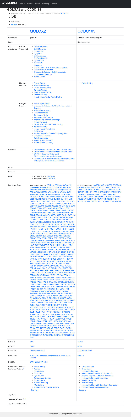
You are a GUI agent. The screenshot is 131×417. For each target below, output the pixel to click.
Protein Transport (40, 122)
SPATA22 (65, 300)
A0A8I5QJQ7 (55, 355)
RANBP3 (58, 282)
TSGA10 (33, 316)
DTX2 (69, 219)
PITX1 (32, 270)
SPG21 (72, 300)
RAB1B (45, 279)
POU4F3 (55, 272)
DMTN (54, 219)
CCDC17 (55, 203)
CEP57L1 (64, 210)
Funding (45, 3)
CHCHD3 (40, 213)
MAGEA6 (97, 196)
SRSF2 (32, 302)
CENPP (51, 210)
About (22, 3)
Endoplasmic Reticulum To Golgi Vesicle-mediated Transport (52, 107)
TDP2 (32, 309)
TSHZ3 (53, 316)
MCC (103, 196)
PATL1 (32, 268)
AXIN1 (47, 196)
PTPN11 (71, 277)
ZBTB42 (52, 326)
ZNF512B (58, 332)
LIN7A (49, 252)
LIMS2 (43, 252)
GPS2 (39, 238)
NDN (59, 261)
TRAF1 (58, 312)
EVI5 (117, 187)
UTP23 (32, 323)
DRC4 (64, 219)
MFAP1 (55, 256)
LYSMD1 (49, 254)
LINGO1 (55, 252)
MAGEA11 (112, 194)
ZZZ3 (32, 337)
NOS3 (49, 263)
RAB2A (51, 279)
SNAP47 (38, 298)
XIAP (67, 323)
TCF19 (65, 307)
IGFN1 (47, 242)
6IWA (41, 362)
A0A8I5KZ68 (45, 355)
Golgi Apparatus (40, 56)
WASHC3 (51, 323)
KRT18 (56, 247)
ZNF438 (39, 332)
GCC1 (46, 233)
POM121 (48, 272)
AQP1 (62, 189)
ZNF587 (39, 335)
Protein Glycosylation (42, 103)
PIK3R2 (58, 268)
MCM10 (38, 256)
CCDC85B (94, 187)
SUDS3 (32, 305)
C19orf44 (62, 199)
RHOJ (38, 286)
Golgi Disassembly (41, 138)
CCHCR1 (61, 206)
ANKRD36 (33, 189)
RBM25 (44, 284)
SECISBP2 (34, 293)
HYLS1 (32, 242)
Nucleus (37, 369)
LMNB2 (61, 252)
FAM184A (57, 226)
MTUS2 (80, 199)
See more (34, 390)
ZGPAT (56, 328)
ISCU (37, 245)
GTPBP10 (62, 238)
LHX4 (39, 252)
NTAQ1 (66, 263)
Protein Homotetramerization (44, 129)
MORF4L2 (42, 259)
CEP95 (70, 210)
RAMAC (52, 282)
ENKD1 (71, 222)
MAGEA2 (81, 196)
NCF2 (38, 261)
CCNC (68, 206)
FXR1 (44, 231)
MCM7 (43, 256)
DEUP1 (59, 217)
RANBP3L (66, 282)
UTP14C (67, 321)
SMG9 (32, 298)
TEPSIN (44, 309)
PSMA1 (52, 277)
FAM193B (64, 226)
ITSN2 (52, 245)
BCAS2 (70, 196)
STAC (44, 302)
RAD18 (45, 282)
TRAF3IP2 (66, 312)
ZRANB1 (118, 201)
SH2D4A (54, 293)
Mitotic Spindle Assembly (43, 142)
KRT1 (52, 247)
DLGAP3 (33, 219)
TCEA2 (53, 307)
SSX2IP (39, 302)
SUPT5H (45, 305)
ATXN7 (41, 196)
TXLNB (57, 319)
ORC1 (54, 266)
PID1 (53, 268)
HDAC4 (44, 240)
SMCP (70, 296)
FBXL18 (51, 229)
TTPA (38, 319)
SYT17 (59, 305)
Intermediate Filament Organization (95, 378)
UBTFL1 (45, 321)
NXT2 (39, 266)
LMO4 (37, 254)
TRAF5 (38, 314)
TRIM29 (51, 314)
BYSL (49, 199)
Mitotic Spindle (39, 76)
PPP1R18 (71, 272)
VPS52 (112, 201)
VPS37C (44, 323)
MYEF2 (33, 261)
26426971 (52, 178)
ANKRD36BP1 (43, 189)
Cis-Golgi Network (40, 58)
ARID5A (51, 192)
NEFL (39, 263)
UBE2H (63, 319)
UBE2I (68, 319)
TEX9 (49, 309)
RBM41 (56, 284)
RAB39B (33, 282)
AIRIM (32, 187)
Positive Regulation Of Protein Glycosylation (50, 133)
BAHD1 (52, 196)
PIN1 (70, 268)
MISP (65, 256)
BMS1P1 (43, 199)
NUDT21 (33, 266)
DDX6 (54, 217)
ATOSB (44, 194)
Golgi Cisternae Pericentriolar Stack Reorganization (53, 149)
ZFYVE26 (44, 328)
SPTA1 (87, 201)
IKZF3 (57, 242)
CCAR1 (63, 201)
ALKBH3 (45, 187)
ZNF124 (33, 330)
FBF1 (46, 229)
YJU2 (72, 323)
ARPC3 (32, 194)
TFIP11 (60, 309)
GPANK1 (67, 236)
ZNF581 (33, 335)
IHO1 (53, 242)
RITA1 (53, 286)
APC (58, 189)
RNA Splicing (39, 385)
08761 (80, 346)
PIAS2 (42, 268)
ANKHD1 (59, 187)
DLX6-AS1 (48, 219)
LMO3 (32, 254)
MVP (71, 259)
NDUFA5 (64, 261)
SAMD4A (33, 291)
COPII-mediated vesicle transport (46, 154)
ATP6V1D (67, 194)
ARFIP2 (68, 189)
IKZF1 (87, 192)
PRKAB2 (67, 275)
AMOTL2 (52, 187)
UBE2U (32, 321)
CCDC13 (33, 203)
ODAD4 (49, 266)
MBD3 (32, 256)
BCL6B (37, 199)
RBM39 (50, 284)
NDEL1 (54, 261)
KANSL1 (64, 245)
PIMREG (65, 268)
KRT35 (113, 192)
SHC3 (32, 296)
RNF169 (65, 286)
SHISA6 (38, 296)
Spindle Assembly (40, 126)
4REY (32, 362)
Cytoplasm (38, 53)
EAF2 (36, 222)
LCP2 (67, 249)
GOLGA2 (38, 31)
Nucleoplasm (39, 371)
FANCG (40, 229)
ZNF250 (39, 330)
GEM (51, 233)
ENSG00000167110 (37, 350)
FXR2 (48, 231)
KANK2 (58, 245)
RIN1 (48, 286)
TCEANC (59, 307)
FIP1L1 (64, 229)
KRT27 (107, 192)
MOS (54, 259)
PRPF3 (39, 277)
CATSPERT (46, 201)
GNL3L (43, 236)
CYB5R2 (33, 217)
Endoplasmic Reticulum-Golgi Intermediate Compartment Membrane (50, 73)
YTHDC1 (33, 326)
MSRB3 (60, 259)
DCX (49, 217)
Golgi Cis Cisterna (40, 46)
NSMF (61, 263)
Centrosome (38, 373)
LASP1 (51, 249)
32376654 (50, 176)
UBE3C (38, 321)
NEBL (70, 261)
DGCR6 (65, 217)
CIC (45, 213)
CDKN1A (44, 210)
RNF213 (72, 286)
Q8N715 (81, 355)
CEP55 (57, 210)
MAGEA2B (89, 196)
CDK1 (68, 208)
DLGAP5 (40, 219)
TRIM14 (44, 314)
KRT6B (68, 247)
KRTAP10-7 (82, 194)
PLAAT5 (62, 270)
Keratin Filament (88, 366)
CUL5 (65, 215)
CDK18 (32, 210)
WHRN (58, 323)
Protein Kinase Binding (42, 87)
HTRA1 (66, 240)
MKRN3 (117, 196)
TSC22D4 (69, 314)
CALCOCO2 (117, 185)
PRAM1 (46, 275)
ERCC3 (44, 224)
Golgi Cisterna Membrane (43, 69)
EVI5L (80, 189)
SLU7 (43, 296)
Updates (54, 3)
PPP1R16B (62, 272)
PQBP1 (40, 275)
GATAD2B (39, 233)
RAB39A (71, 279)
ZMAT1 (62, 328)
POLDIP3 (33, 272)
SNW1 (32, 300)
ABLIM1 (58, 185)
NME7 (44, 263)
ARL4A (62, 192)
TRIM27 (106, 201)
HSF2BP (81, 192)
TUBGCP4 (44, 319)
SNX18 (37, 300)
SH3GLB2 (62, 293)
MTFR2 (66, 259)
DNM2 (59, 219)
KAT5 (70, 245)
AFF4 (69, 185)
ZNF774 (65, 335)
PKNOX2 (106, 199)
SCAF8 (54, 291)
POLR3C (40, 272)
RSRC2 (51, 289)
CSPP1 (53, 215)
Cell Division (38, 131)
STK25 (59, 302)
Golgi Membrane (40, 49)
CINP (50, 213)
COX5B (32, 215)
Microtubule (38, 62)
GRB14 (50, 238)
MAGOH (64, 254)
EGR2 (54, 222)
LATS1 (57, 249)
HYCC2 (72, 240)
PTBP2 (64, 277)
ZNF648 (52, 335)
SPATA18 (51, 300)
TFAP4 (54, 309)
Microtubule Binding (41, 85)
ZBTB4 (46, 326)
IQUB (32, 245)
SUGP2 (39, 305)
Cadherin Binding (40, 94)
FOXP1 (38, 231)
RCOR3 (67, 284)
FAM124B (33, 226)
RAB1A (39, 279)
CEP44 (106, 187)
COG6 (63, 213)
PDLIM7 (99, 199)
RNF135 (59, 286)
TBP (48, 307)
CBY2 (58, 201)
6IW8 (37, 362)
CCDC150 (48, 203)
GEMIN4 (93, 189)
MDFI (108, 196)
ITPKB (46, 245)
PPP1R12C (114, 199)
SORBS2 (44, 300)
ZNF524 (65, 332)
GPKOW (33, 238)
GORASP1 (51, 236)
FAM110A (70, 224)
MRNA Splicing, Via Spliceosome (46, 387)
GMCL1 (33, 236)
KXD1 (98, 194)
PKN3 (42, 270)
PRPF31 (46, 277)
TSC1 (63, 314)
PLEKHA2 (70, 270)
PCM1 (37, 268)
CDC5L (45, 208)
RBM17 (32, 284)
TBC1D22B (34, 307)
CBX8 (53, 201)
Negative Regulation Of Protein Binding (48, 124)
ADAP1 (64, 185)
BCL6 (32, 199)
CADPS (109, 185)
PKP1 (47, 270)
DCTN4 (44, 217)
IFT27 (43, 242)
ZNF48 (45, 332)
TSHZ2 (48, 316)
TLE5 (32, 312)
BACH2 (103, 185)
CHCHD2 (33, 213)
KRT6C (32, 249)
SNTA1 (69, 298)
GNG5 (38, 236)
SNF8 (44, 298)
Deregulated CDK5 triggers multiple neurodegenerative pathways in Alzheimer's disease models (54, 159)
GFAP (55, 233)
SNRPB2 (56, 298)
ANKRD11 (67, 187)
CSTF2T (60, 215)
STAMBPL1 (51, 302)
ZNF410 (63, 330)
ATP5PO (51, 194)
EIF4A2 (65, 222)
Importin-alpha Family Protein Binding (48, 97)
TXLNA (51, 319)
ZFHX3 (32, 328)
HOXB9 (60, 240)
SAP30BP (41, 291)
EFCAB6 (42, 222)
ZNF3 (52, 330)
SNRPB (50, 298)
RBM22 (38, 284)
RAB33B (64, 279)
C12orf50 (55, 199)
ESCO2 (50, 224)
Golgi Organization (41, 112)
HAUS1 (38, 240)
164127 (80, 342)
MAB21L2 (56, 254)
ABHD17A (50, 185)
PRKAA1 (53, 275)
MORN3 (49, 259)
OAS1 (43, 266)
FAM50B (72, 226)
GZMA (69, 238)
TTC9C (32, 319)
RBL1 (72, 282)
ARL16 (56, 192)
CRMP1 (47, 215)
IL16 (61, 242)
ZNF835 (71, 335)
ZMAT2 (68, 328)
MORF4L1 (33, 259)
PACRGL (60, 266)
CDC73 (55, 208)
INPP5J (67, 242)
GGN (65, 233)
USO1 (51, 321)
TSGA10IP (41, 316)
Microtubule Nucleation (42, 110)
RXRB (67, 289)
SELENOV (43, 293)
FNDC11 (71, 229)
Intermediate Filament (90, 371)
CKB (54, 213)
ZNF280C (46, 330)
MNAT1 (71, 256)
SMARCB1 (55, 296)
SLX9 (48, 296)
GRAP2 (44, 238)
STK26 (64, 302)
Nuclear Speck (39, 380)
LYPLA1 (43, 254)
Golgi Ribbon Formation (42, 136)
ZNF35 (57, 330)
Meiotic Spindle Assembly (43, 140)
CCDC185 (86, 31)
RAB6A (39, 282)
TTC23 (71, 316)
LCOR (62, 249)
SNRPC (63, 298)
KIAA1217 (40, 247)
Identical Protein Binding (43, 92)
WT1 (63, 323)
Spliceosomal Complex (42, 378)
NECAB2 (33, 263)
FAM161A (41, 226)
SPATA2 (59, 300)
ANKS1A (52, 189)
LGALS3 (33, 252)
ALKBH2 (38, 187)
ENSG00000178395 (85, 350)
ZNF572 (71, 332)
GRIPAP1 (117, 189)
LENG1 (72, 249)
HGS (49, 240)
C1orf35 (69, 199)
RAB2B (57, 279)
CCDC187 (70, 203)
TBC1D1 (93, 201)
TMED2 (37, 312)
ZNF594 (46, 335)
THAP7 (66, 309)
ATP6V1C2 (59, 194)
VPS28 (38, 323)
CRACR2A (40, 215)
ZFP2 (38, 328)
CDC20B (33, 208)
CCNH (73, 206)
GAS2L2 (65, 231)
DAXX (39, 217)
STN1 (70, 302)
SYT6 (65, 305)
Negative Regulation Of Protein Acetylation (97, 375)
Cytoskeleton (39, 60)
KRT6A (62, 247)
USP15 (56, 321)
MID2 (61, 256)
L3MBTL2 (45, 249)
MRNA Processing (41, 382)
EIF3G (59, 222)
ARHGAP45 (34, 192)
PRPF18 (33, 277)
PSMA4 (58, 277)
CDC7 (50, 208)
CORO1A (69, 213)
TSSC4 (59, 316)
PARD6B (67, 266)
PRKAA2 (60, 275)
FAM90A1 (33, 229)
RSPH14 (44, 289)
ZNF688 (58, 335)
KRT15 (102, 192)
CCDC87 (48, 206)
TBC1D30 (42, 307)
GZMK (32, 240)
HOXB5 (54, 240)
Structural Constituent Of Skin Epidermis (97, 373)
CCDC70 (41, 206)
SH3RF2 (69, 293)
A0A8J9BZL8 (65, 355)
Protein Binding (39, 83)
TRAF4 (32, 314)
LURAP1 (104, 194)
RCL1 (62, 284)
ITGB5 (41, 245)
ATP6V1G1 (34, 196)
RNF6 (38, 289)
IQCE (72, 242)
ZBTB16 (40, 326)
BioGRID (14, 24)
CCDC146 (40, 203)
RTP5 (56, 289)
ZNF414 (70, 330)
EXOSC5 (63, 224)
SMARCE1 (63, 296)
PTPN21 (33, 279)
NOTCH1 (55, 263)
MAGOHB (71, 254)
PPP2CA (33, 275)
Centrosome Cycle (41, 115)
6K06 (45, 362)
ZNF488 (51, 332)
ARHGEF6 (43, 192)
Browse (29, 3)
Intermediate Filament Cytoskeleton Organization (100, 385)
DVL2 (32, 222)
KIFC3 (46, 247)
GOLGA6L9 (109, 189)
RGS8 (73, 284)
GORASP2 (59, 236)
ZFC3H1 (67, 326)
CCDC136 (86, 187)
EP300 (38, 224)
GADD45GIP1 (56, 231)
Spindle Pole (38, 51)
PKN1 (37, 270)
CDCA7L (62, 208)
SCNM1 (65, 291)
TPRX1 (48, 312)
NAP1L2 (87, 199)
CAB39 (32, 201)
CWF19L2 (71, 215)
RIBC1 (43, 286)
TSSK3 (65, 316)
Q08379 (33, 357)
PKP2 (52, 270)
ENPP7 (32, 224)
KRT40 (119, 192)
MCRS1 (49, 256)
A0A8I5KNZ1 (35, 355)
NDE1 (49, 261)
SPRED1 (81, 201)
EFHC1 (49, 222)
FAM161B (49, 226)
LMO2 (71, 252)
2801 (32, 342)
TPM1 (43, 312)
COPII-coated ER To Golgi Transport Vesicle (50, 67)
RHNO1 (33, 286)
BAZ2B (64, 196)
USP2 (61, 321)
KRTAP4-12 (91, 194)
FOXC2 (32, 231)
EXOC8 (56, 224)
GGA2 (60, 233)
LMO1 (66, 252)
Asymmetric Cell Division (43, 117)
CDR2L (100, 187)
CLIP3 (58, 213)
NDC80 (43, 261)
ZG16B (50, 328)
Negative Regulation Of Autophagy (47, 119)
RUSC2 (61, 289)
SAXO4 (48, 291)
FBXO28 (58, 229)
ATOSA (38, 194)
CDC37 (39, 208)
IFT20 (38, 242)
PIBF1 (48, 268)
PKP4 (57, 270)
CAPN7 (38, 201)
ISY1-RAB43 (94, 192)
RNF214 (33, 289)
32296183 (64, 13)
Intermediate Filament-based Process (95, 387)
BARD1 (58, 196)
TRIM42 (57, 314)
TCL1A (71, 307)
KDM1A (33, 247)
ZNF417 (33, 332)
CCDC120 (70, 201)
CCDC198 (33, 206)
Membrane (38, 65)
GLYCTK (70, 233)
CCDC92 (55, 206)
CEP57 (112, 187)
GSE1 (56, 238)
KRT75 (38, 249)
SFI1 (49, 293)
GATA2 (32, 233)
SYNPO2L (53, 305)
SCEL (59, 291)
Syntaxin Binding (40, 90)
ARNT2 (68, 192)
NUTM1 (93, 199)
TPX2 (53, 312)
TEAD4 (37, 309)
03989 (32, 346)
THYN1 (72, 309)
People (37, 3)
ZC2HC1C (59, 326)
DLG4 (71, 217)
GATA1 (71, 231)
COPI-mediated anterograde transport (48, 156)
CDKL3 (38, 210)
